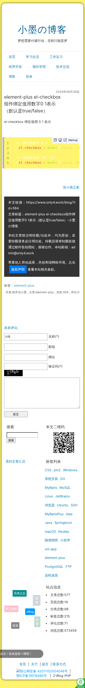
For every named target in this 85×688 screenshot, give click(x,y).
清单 (36, 600)
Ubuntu (62, 505)
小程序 (65, 540)
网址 (51, 357)
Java (48, 523)
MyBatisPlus (54, 514)
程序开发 (15, 67)
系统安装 (51, 479)
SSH (74, 505)
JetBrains (62, 496)
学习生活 (32, 57)
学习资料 (11, 606)
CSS (48, 470)
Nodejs (63, 531)
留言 (45, 664)
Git (62, 479)
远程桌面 (51, 575)
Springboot (63, 523)
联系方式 (59, 664)
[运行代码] (60, 140)
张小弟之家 (71, 187)
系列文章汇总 (15, 461)
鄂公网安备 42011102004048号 (44, 671)
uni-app (51, 549)
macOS (50, 531)
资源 (15, 624)
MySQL (65, 487)
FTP (69, 566)
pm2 (57, 470)
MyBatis (51, 487)
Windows (70, 470)
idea (69, 514)
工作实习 (56, 57)
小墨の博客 (42, 29)
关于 (34, 664)
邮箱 (51, 347)
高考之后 (19, 592)
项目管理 (39, 67)
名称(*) (53, 336)
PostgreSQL (54, 566)
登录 (29, 76)
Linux (49, 496)
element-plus (24, 285)
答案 (37, 621)
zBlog (30, 609)
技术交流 (62, 67)
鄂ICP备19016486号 (31, 676)
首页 (12, 57)
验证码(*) (55, 366)
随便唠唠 (51, 540)
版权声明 (18, 269)
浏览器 (50, 505)
